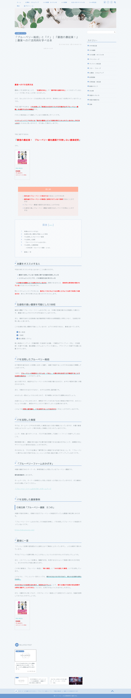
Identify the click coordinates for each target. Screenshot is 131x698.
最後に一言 (27, 252)
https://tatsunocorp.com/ (24, 530)
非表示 (51, 225)
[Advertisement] (48, 62)
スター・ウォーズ (95, 68)
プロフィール (29, 6)
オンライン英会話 (95, 64)
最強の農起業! (19, 168)
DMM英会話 (92, 2)
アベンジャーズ (94, 59)
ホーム (19, 2)
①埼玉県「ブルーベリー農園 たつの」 (39, 247)
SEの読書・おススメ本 (50, 2)
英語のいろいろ (94, 95)
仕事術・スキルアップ (32, 2)
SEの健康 (64, 2)
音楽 (90, 104)
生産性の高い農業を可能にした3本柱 (36, 234)
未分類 (91, 91)
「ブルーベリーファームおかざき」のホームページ (33, 489)
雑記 (18, 6)
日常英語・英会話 (95, 82)
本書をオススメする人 (31, 231)
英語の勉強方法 (94, 100)
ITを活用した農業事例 (31, 245)
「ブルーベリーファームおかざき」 (35, 242)
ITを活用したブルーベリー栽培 (34, 237)
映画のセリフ (93, 86)
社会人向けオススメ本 (78, 2)
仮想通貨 (92, 77)
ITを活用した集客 (29, 239)
